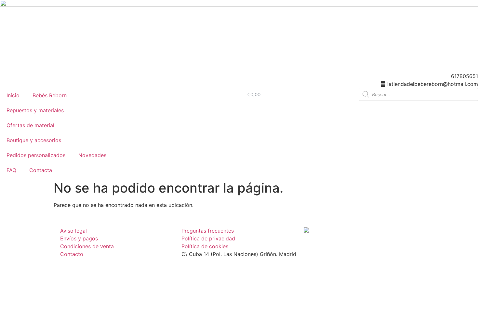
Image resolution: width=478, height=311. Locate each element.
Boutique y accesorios (34, 140)
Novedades (92, 155)
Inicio (13, 95)
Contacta (40, 170)
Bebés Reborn (50, 95)
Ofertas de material (30, 125)
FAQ (11, 170)
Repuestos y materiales (35, 110)
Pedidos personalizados (36, 155)
